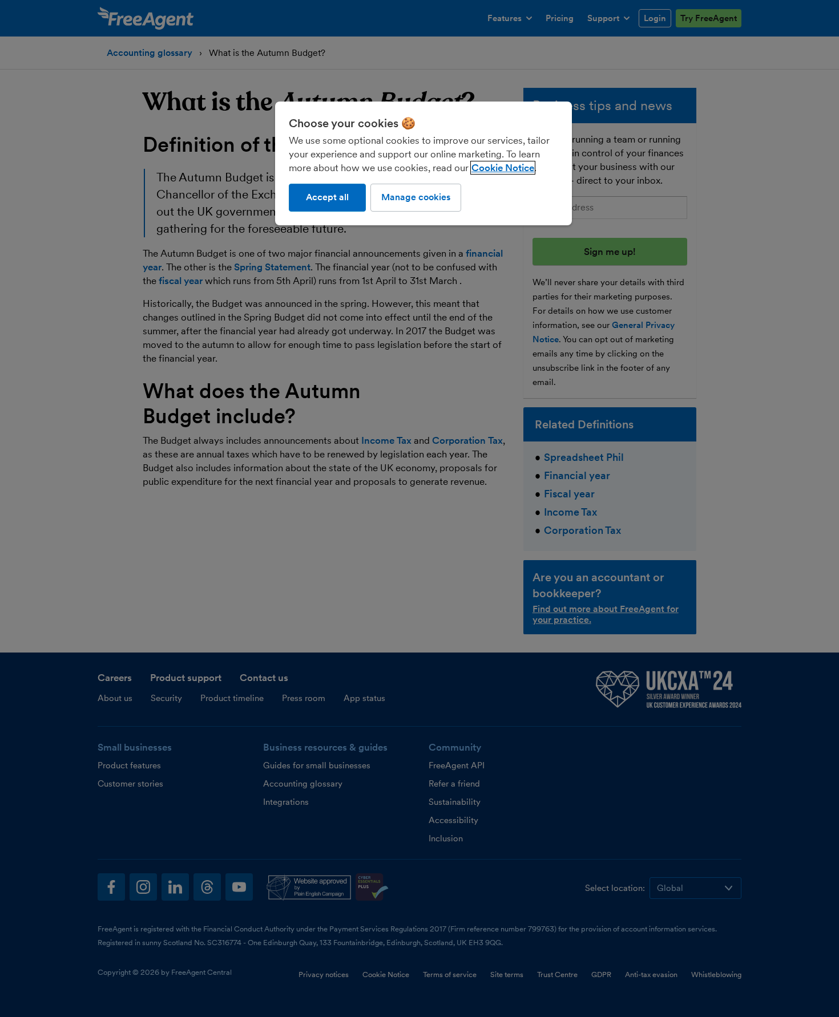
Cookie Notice (502, 167)
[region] (423, 163)
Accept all (327, 197)
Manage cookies (415, 197)
